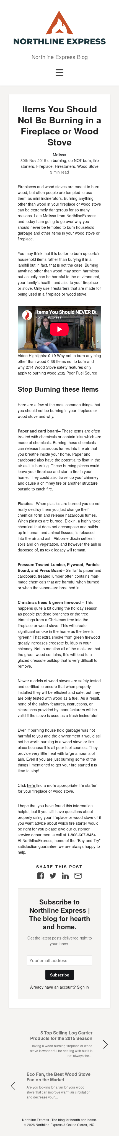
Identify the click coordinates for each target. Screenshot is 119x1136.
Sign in (83, 987)
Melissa (59, 154)
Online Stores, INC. (80, 1124)
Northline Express (49, 1124)
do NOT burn (79, 160)
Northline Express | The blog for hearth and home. (59, 1119)
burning (59, 160)
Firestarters (65, 166)
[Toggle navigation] (59, 73)
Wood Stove (88, 166)
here (31, 785)
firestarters (61, 288)
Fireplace (44, 166)
